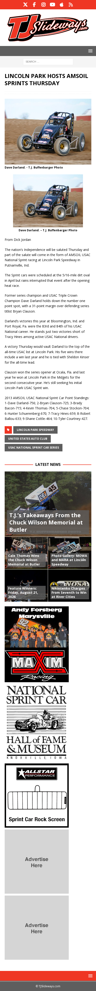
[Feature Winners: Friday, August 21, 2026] (26, 585)
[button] (89, 50)
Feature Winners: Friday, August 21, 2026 (23, 592)
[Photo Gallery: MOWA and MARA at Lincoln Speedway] (69, 553)
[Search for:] (48, 61)
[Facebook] (34, 4)
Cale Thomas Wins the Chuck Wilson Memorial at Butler (24, 559)
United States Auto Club (27, 439)
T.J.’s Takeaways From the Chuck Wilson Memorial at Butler (46, 522)
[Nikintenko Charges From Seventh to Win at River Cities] (69, 585)
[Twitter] (25, 4)
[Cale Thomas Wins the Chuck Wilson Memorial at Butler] (26, 553)
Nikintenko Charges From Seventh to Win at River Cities (68, 592)
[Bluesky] (71, 4)
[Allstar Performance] (37, 825)
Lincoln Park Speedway (35, 430)
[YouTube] (52, 4)
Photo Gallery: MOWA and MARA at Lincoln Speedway (69, 559)
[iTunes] (62, 4)
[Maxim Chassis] (37, 679)
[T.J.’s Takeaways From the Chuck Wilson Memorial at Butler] (48, 504)
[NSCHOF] (37, 759)
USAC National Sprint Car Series (33, 448)
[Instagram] (43, 4)
